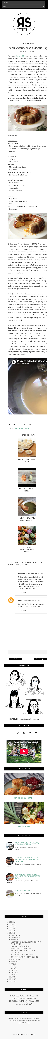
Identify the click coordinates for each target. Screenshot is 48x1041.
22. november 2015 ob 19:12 (31, 601)
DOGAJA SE (14, 996)
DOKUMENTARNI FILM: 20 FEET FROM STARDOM (23, 952)
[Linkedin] (24, 424)
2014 (11, 977)
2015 (11, 933)
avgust (13, 961)
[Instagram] (24, 733)
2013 (11, 979)
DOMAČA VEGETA (24, 827)
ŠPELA (29, 1003)
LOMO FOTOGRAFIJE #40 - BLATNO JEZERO (24, 957)
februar (13, 972)
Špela (20, 601)
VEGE (37, 1001)
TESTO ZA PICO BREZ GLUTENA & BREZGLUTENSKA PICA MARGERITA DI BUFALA (27, 876)
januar (13, 975)
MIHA (24, 1000)
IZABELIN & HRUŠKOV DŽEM (20, 946)
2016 (11, 931)
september (14, 959)
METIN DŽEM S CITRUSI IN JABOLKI (22, 955)
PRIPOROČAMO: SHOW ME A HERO (21, 949)
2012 (11, 981)
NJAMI (27, 43)
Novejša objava (15, 659)
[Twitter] (14, 424)
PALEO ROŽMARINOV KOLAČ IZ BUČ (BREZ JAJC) (26, 942)
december (14, 935)
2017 (11, 929)
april (12, 968)
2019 (11, 924)
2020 (11, 922)
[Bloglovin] (36, 733)
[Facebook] (9, 424)
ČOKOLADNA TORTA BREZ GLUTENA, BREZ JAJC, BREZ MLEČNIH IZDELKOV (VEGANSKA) (27, 859)
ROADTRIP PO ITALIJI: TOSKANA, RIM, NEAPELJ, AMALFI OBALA (27, 844)
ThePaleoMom (20, 56)
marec (13, 970)
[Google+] (30, 424)
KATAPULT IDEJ (25, 998)
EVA (23, 43)
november (14, 938)
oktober (14, 940)
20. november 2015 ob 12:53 (34, 573)
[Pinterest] (19, 424)
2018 (11, 927)
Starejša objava (40, 659)
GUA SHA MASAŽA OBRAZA (24, 891)
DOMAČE (23, 996)
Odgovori (22, 592)
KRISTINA (33, 998)
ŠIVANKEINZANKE (20, 1004)
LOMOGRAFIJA (15, 1001)
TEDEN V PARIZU (16, 944)
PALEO (32, 43)
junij (12, 964)
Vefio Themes (30, 1034)
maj (12, 966)
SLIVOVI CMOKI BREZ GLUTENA (24, 798)
